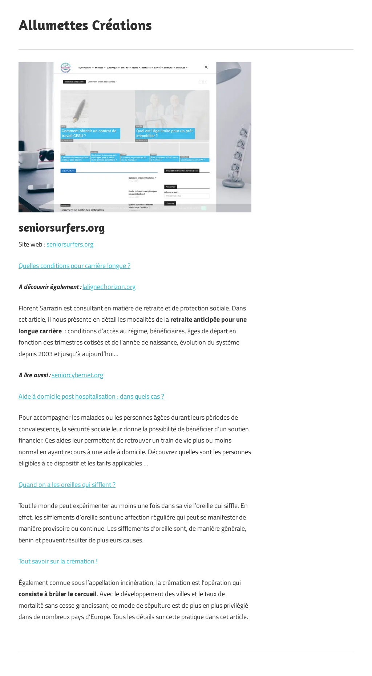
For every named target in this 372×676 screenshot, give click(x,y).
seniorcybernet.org (77, 375)
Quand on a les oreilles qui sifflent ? (67, 484)
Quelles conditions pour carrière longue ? (74, 265)
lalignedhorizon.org (109, 287)
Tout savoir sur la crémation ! (58, 561)
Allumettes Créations (85, 25)
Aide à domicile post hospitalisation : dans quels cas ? (91, 396)
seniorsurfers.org (69, 244)
